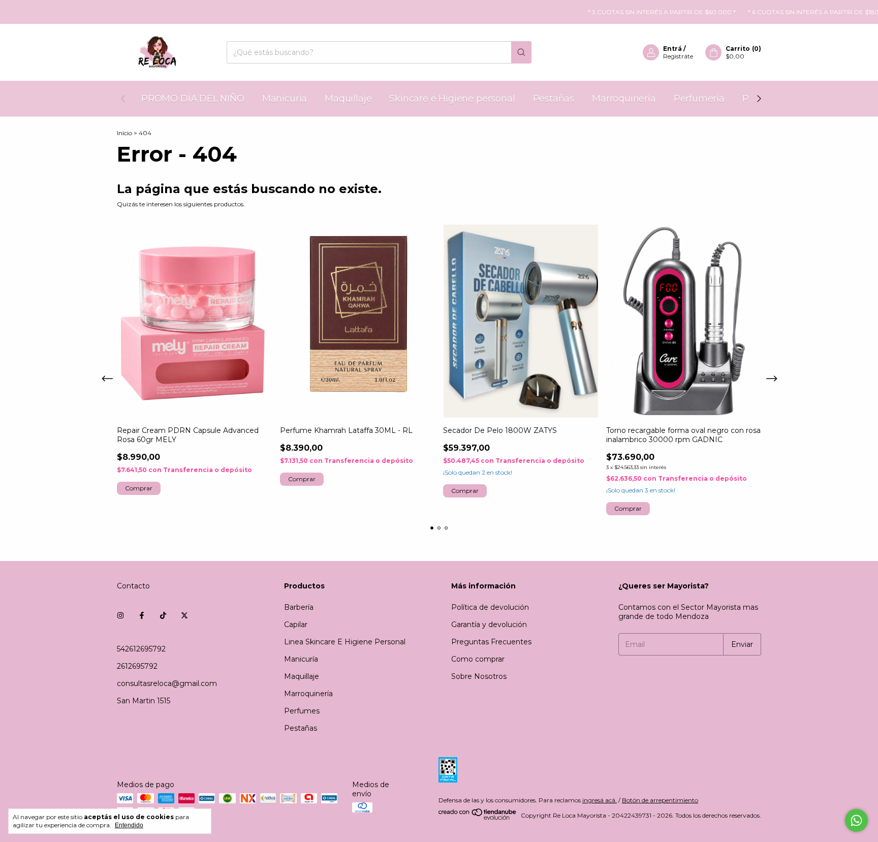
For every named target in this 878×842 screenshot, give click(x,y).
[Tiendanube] (477, 818)
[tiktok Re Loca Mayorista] (163, 615)
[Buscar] (521, 52)
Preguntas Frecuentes (491, 641)
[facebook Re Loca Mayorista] (141, 615)
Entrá (672, 48)
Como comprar (478, 659)
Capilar (295, 624)
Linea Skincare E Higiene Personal (344, 641)
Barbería (298, 607)
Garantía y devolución (489, 624)
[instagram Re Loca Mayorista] (120, 615)
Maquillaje (348, 98)
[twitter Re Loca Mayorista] (184, 615)
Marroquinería (624, 98)
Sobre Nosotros (479, 676)
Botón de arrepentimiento (660, 800)
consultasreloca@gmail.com (167, 683)
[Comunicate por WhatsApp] (856, 820)
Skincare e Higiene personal (452, 98)
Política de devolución (490, 607)
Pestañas (554, 98)
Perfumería (699, 98)
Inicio (124, 133)
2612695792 (137, 666)
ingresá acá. (599, 800)
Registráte (678, 56)
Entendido (129, 825)
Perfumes (302, 710)
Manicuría (301, 659)
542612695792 (141, 648)
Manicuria (284, 98)
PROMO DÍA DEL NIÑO (192, 98)
